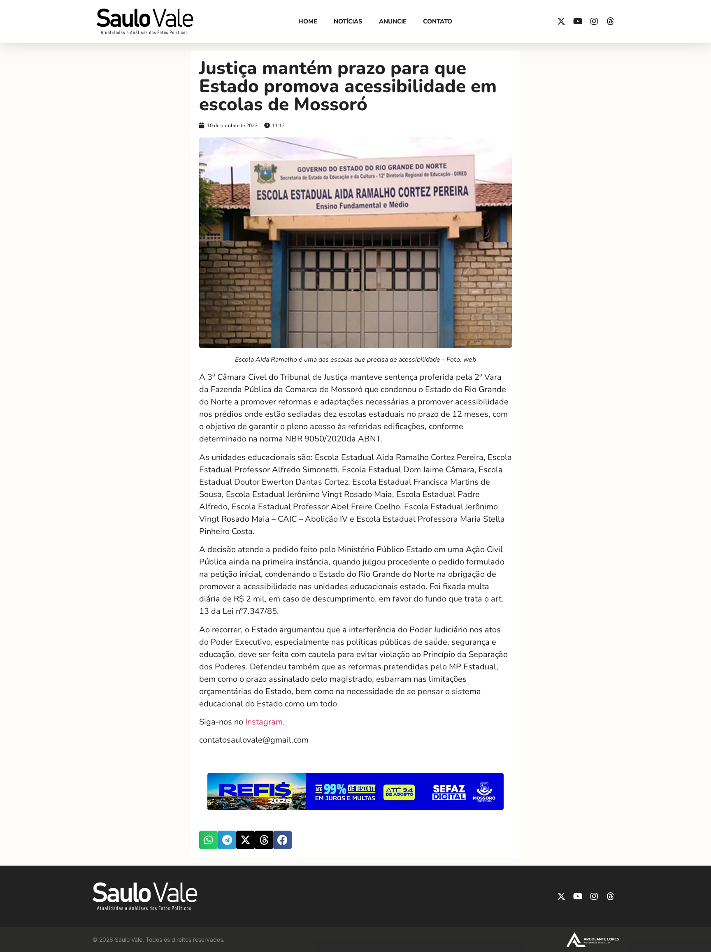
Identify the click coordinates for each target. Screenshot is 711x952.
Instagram (264, 721)
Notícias (348, 21)
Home (307, 21)
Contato (437, 21)
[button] (208, 840)
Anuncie (393, 21)
